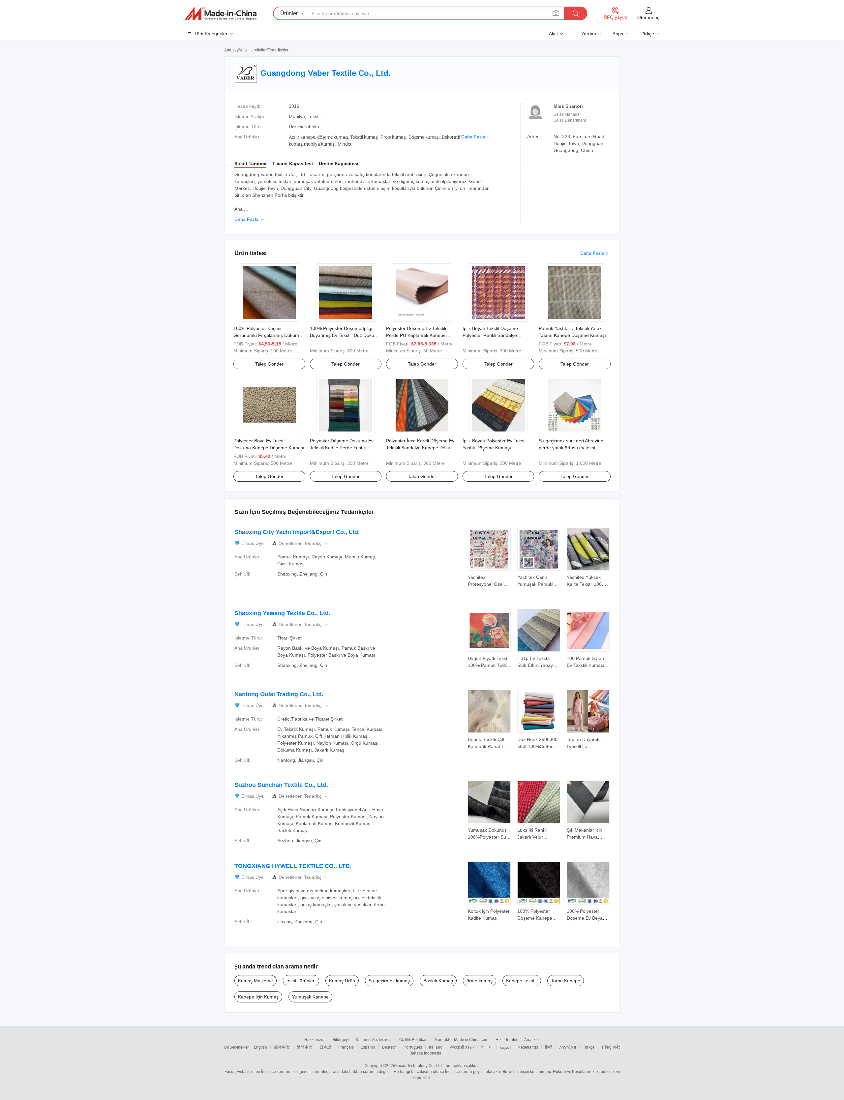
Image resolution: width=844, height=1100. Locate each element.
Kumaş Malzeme (255, 980)
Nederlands (528, 1047)
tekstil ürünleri (301, 980)
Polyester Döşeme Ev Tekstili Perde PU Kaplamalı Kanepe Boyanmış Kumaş (416, 335)
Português (413, 1047)
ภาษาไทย (567, 1047)
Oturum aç (648, 17)
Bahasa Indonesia (425, 1052)
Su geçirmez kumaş (389, 980)
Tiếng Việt (610, 1047)
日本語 (325, 1047)
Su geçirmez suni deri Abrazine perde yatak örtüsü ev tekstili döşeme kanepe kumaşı (571, 447)
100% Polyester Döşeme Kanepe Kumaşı (534, 918)
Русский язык (461, 1047)
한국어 (487, 1047)
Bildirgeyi (341, 1039)
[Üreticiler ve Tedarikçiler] (220, 13)
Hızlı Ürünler (506, 1039)
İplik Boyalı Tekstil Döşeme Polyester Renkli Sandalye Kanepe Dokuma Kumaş (490, 335)
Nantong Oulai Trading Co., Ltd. (278, 694)
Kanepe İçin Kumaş (258, 996)
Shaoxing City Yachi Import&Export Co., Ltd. (297, 532)
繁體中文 (305, 1047)
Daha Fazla (473, 136)
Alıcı (553, 33)
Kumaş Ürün (342, 980)
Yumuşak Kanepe (310, 996)
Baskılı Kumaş (438, 980)
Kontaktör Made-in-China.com (462, 1039)
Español (368, 1047)
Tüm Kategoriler (210, 33)
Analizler (532, 1039)
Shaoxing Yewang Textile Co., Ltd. (282, 613)
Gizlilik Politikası (413, 1039)
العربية (505, 1047)
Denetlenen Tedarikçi (304, 543)
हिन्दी (548, 1047)
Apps (618, 33)
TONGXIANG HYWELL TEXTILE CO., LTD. (292, 866)
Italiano (435, 1047)
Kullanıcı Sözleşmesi (374, 1039)
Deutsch (389, 1047)
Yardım (588, 33)
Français (346, 1047)
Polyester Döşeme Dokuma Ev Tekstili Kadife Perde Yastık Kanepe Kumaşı (342, 447)
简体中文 (282, 1047)
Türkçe (588, 1047)
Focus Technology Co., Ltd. (419, 1065)
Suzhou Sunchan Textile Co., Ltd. (281, 785)
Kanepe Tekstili (521, 980)
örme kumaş (480, 980)
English (260, 1047)
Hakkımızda (315, 1039)
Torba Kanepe (565, 980)
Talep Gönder (269, 364)
